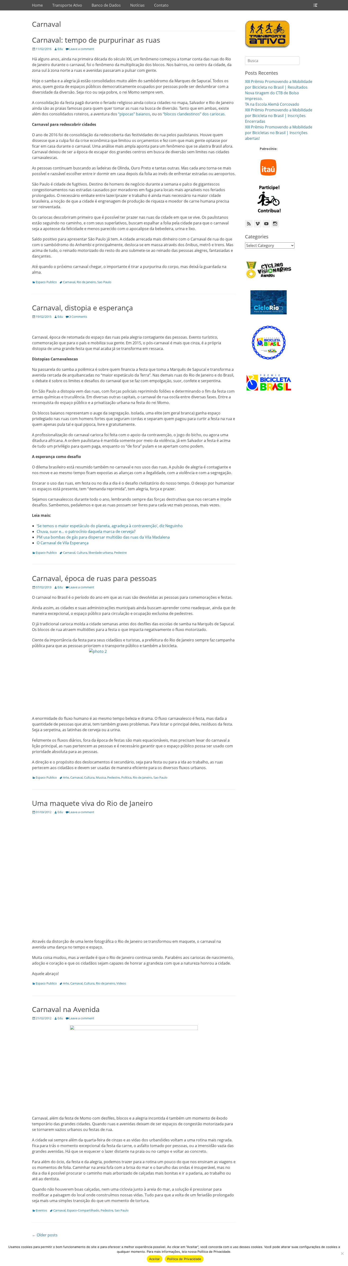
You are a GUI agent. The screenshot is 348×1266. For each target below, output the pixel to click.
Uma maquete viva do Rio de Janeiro (92, 803)
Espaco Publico (46, 282)
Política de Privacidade (184, 1259)
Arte (66, 777)
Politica (126, 777)
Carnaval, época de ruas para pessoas (94, 578)
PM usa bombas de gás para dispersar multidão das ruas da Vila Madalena (103, 537)
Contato (161, 5)
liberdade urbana (101, 552)
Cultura (82, 552)
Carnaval (69, 282)
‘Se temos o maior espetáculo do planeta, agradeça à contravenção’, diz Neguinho (110, 525)
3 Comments (78, 316)
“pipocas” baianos (134, 114)
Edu (60, 49)
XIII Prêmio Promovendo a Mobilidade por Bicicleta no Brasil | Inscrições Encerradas (278, 115)
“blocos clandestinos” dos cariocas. (194, 114)
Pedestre (120, 552)
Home (37, 5)
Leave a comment (81, 49)
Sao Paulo (104, 282)
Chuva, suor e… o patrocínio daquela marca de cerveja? (86, 531)
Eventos (41, 1210)
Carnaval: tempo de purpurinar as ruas (96, 40)
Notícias (137, 5)
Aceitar (154, 1259)
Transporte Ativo (67, 5)
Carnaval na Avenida (66, 1009)
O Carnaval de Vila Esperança (63, 542)
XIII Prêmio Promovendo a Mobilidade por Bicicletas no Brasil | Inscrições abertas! (278, 132)
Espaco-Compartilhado (83, 1210)
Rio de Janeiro (86, 282)
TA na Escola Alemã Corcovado (272, 104)
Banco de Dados (106, 5)
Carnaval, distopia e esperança (82, 308)
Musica (101, 777)
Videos (121, 983)
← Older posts (45, 1235)
